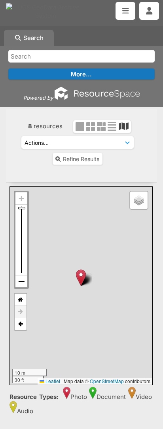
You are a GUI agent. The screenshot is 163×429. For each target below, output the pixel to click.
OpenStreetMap (107, 381)
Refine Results (81, 159)
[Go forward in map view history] (21, 312)
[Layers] (139, 200)
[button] (81, 278)
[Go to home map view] (21, 300)
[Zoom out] (21, 281)
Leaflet (52, 381)
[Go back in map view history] (21, 324)
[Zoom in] (21, 198)
